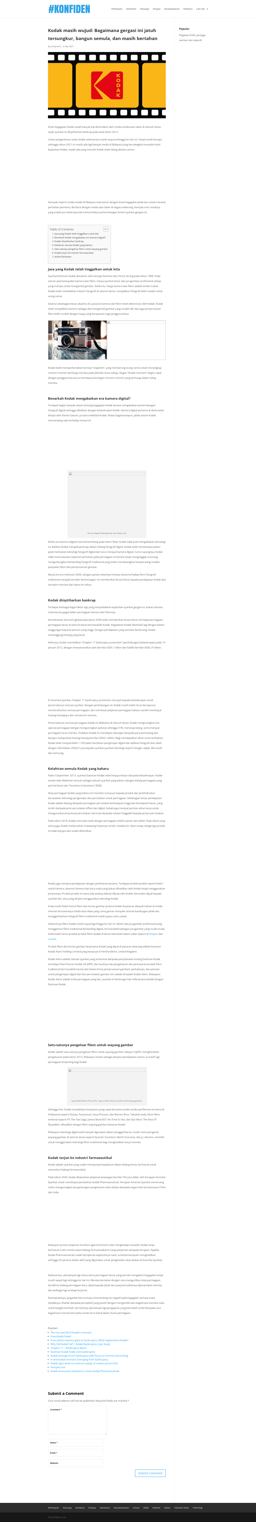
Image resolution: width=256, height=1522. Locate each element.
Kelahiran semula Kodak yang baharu (73, 245)
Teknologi (198, 1507)
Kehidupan (116, 9)
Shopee (153, 934)
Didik (146, 1507)
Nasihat (156, 1507)
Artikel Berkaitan (63, 256)
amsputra (56, 46)
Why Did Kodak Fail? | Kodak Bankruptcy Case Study (80, 1344)
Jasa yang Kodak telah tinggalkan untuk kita (77, 233)
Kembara (187, 9)
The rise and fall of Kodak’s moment (71, 1332)
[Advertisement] (107, 175)
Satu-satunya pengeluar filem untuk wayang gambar (81, 248)
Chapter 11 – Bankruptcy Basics (69, 1348)
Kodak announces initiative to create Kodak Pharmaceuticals (85, 1371)
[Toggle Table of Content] (104, 229)
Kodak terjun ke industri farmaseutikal (74, 252)
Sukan (167, 1507)
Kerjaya (156, 9)
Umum (136, 1507)
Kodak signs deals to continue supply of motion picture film (84, 1363)
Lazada (52, 939)
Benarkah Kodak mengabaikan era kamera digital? (80, 237)
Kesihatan (131, 9)
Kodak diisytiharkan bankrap (69, 241)
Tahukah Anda (181, 1507)
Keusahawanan (172, 9)
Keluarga (144, 9)
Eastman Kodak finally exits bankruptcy (73, 1351)
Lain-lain (200, 9)
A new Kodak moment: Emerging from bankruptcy (79, 1359)
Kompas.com (58, 1367)
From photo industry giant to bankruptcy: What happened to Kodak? (89, 1340)
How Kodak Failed (61, 1336)
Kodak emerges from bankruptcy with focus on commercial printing (89, 1355)
